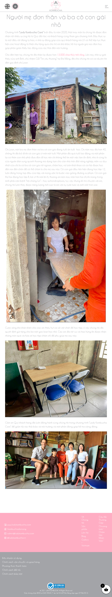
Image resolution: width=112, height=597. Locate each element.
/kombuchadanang (16, 528)
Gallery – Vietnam (85, 542)
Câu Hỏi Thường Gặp (103, 519)
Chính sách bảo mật (12, 573)
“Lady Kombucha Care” (31, 32)
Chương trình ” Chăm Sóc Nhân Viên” (103, 533)
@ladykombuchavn (16, 537)
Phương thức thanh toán (14, 565)
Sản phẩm (84, 527)
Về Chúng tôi (85, 519)
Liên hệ (85, 532)
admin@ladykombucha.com (20, 533)
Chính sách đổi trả (11, 569)
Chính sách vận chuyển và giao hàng (21, 561)
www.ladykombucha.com (19, 524)
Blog (84, 536)
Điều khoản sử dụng (12, 558)
